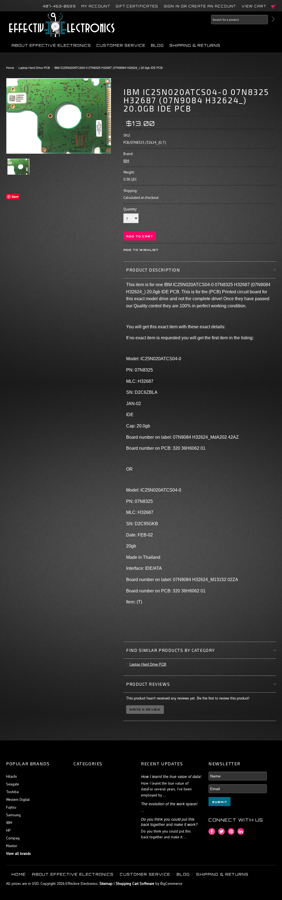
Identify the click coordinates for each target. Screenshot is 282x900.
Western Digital (18, 799)
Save (15, 196)
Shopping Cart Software (135, 883)
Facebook (211, 831)
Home (10, 67)
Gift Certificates (137, 6)
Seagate (12, 784)
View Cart (254, 6)
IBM (126, 161)
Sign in (172, 6)
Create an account (212, 6)
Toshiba (12, 791)
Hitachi (11, 776)
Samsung (13, 814)
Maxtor (11, 845)
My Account (95, 6)
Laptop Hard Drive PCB (34, 67)
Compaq (13, 838)
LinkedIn (240, 831)
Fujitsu (11, 807)
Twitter (221, 831)
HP (8, 830)
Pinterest (231, 831)
